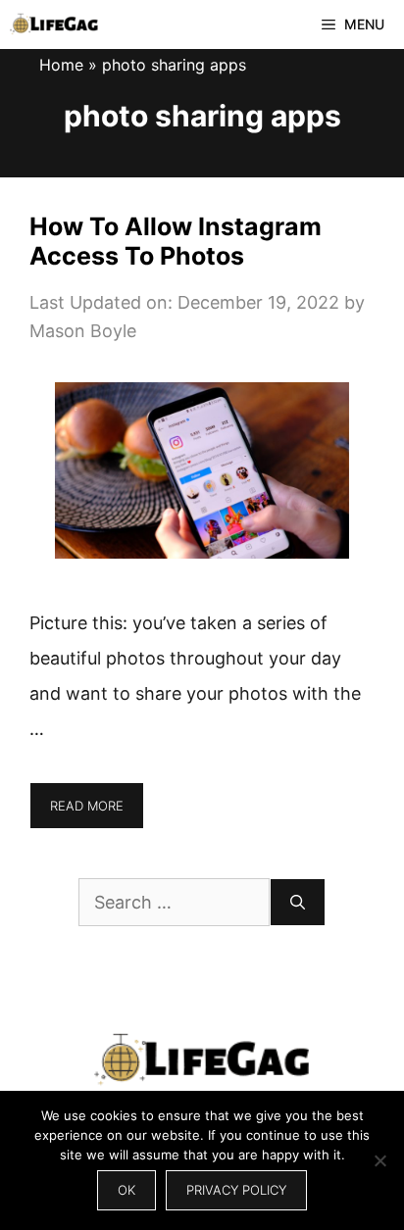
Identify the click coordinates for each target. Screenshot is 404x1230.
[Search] (298, 902)
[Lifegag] (54, 24)
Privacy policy (236, 1190)
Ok (126, 1190)
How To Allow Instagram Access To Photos (175, 241)
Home (61, 64)
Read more (87, 805)
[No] (379, 1160)
